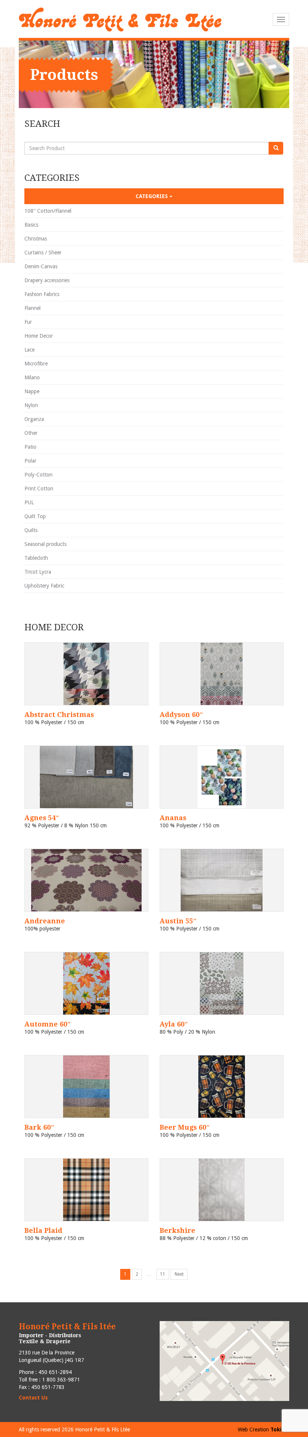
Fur (28, 322)
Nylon (31, 405)
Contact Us (33, 1398)
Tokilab (279, 1429)
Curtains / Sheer (43, 253)
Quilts (31, 530)
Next (179, 1274)
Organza (34, 419)
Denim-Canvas (40, 266)
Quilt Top (35, 516)
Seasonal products (45, 544)
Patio (30, 447)
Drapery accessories (46, 280)
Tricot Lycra (37, 572)
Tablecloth (36, 558)
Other (31, 433)
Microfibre (36, 364)
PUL (29, 502)
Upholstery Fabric (44, 586)
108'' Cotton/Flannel (47, 211)
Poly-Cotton (38, 475)
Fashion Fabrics (41, 294)
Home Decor (38, 336)
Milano (32, 377)
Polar (30, 461)
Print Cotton (38, 489)
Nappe (31, 391)
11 (164, 1275)
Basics (31, 225)
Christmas (35, 239)
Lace (29, 350)
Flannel (32, 308)
